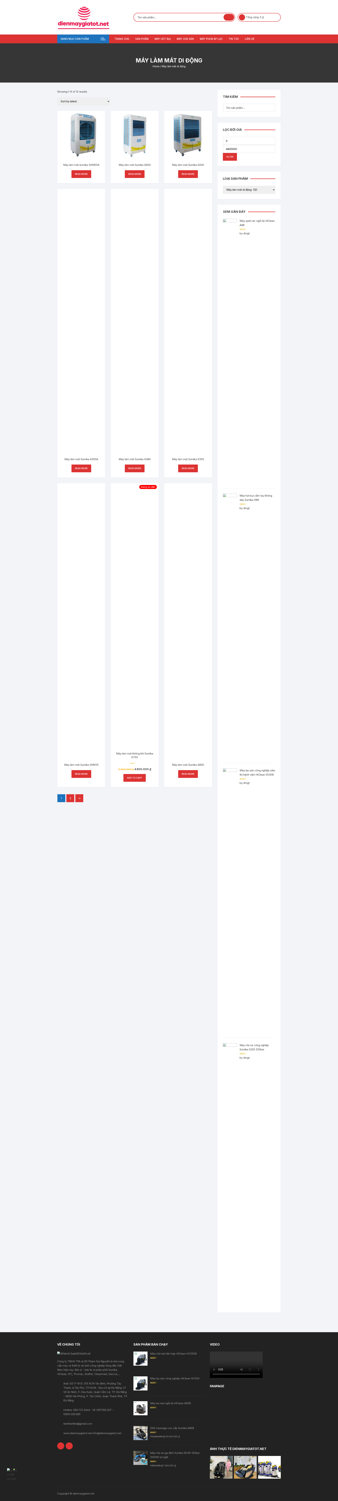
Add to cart (134, 777)
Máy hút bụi (163, 38)
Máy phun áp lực (211, 38)
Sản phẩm (142, 38)
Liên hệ (249, 38)
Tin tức (234, 38)
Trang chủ (121, 38)
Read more (81, 174)
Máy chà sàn (185, 38)
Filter (229, 156)
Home (156, 66)
